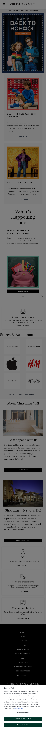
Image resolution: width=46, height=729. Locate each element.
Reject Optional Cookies (23, 718)
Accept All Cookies (23, 725)
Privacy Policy (18, 708)
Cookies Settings (23, 712)
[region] (23, 707)
